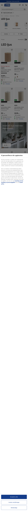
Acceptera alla (14, 497)
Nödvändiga (14, 507)
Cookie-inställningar (14, 502)
